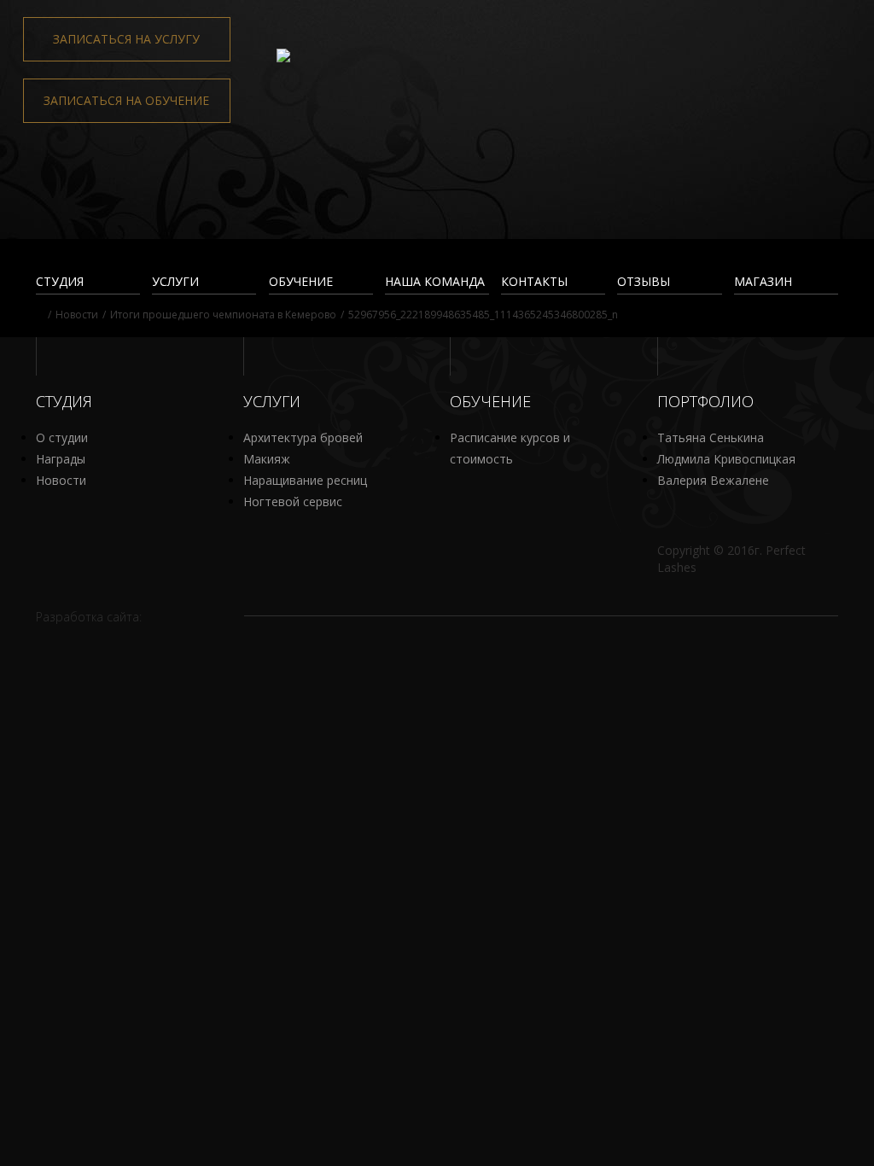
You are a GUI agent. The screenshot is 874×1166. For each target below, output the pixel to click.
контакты (534, 281)
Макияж (266, 459)
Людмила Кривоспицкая (726, 459)
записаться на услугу (126, 39)
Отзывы (643, 281)
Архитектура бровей (303, 437)
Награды (60, 459)
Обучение (301, 281)
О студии (62, 437)
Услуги (175, 281)
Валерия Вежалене (713, 480)
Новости (61, 480)
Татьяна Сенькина (710, 437)
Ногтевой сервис (292, 501)
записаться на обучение (126, 100)
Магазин (763, 281)
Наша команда (435, 281)
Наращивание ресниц (305, 480)
